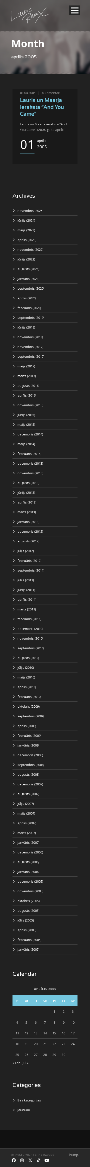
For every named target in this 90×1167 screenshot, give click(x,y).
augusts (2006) (28, 862)
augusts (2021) (28, 269)
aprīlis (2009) (27, 726)
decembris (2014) (30, 434)
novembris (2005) (30, 891)
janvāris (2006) (28, 871)
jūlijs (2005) (26, 920)
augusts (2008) (28, 774)
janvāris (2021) (28, 278)
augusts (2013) (28, 483)
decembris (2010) (30, 628)
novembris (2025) (30, 210)
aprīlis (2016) (27, 395)
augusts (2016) (28, 385)
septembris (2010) (31, 648)
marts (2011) (27, 609)
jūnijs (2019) (26, 327)
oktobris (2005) (29, 901)
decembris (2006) (30, 852)
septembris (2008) (31, 764)
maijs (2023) (26, 230)
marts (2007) (27, 833)
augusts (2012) (28, 541)
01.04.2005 (28, 92)
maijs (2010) (26, 677)
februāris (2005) (29, 939)
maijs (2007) (26, 813)
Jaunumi (24, 1110)
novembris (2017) (30, 346)
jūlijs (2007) (26, 803)
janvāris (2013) (28, 521)
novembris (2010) (30, 638)
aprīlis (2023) (27, 240)
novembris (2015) (30, 405)
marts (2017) (27, 376)
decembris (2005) (30, 881)
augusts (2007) (28, 794)
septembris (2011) (31, 570)
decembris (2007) (30, 784)
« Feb (16, 1063)
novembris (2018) (30, 337)
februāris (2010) (29, 696)
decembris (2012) (30, 531)
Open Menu (74, 10)
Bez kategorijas (29, 1100)
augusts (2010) (28, 658)
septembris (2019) (31, 317)
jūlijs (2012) (26, 551)
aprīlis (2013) (27, 502)
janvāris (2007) (28, 842)
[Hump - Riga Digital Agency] (74, 1155)
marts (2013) (27, 512)
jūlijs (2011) (26, 580)
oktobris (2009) (29, 706)
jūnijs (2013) (26, 492)
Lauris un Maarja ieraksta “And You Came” (42, 107)
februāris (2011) (29, 619)
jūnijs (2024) (26, 220)
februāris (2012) (29, 560)
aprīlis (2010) (27, 687)
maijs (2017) (26, 366)
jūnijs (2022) (26, 259)
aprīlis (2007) (27, 823)
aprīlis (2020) (27, 298)
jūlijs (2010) (26, 667)
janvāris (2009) (28, 745)
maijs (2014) (26, 444)
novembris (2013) (30, 473)
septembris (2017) (31, 356)
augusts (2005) (28, 910)
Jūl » (25, 1063)
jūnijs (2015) (26, 415)
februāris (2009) (29, 735)
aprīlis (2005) (27, 930)
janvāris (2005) (28, 949)
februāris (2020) (29, 308)
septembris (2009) (31, 716)
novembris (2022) (30, 249)
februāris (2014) (29, 453)
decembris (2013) (30, 463)
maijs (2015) (26, 424)
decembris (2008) (30, 755)
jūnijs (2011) (26, 589)
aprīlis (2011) (27, 599)
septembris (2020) (31, 288)
